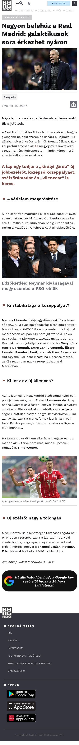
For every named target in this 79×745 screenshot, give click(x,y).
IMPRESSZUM (15, 648)
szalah (70, 10)
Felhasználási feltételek (24, 655)
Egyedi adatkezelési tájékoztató (29, 663)
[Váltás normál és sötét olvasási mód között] (29, 3)
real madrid (26, 10)
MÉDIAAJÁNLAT (16, 671)
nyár (58, 10)
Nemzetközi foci (17, 17)
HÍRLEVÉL (13, 640)
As (36, 146)
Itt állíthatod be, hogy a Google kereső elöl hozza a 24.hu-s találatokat (44, 581)
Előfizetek (59, 3)
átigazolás (44, 10)
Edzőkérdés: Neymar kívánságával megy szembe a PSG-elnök (37, 286)
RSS (10, 633)
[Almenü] (19, 3)
